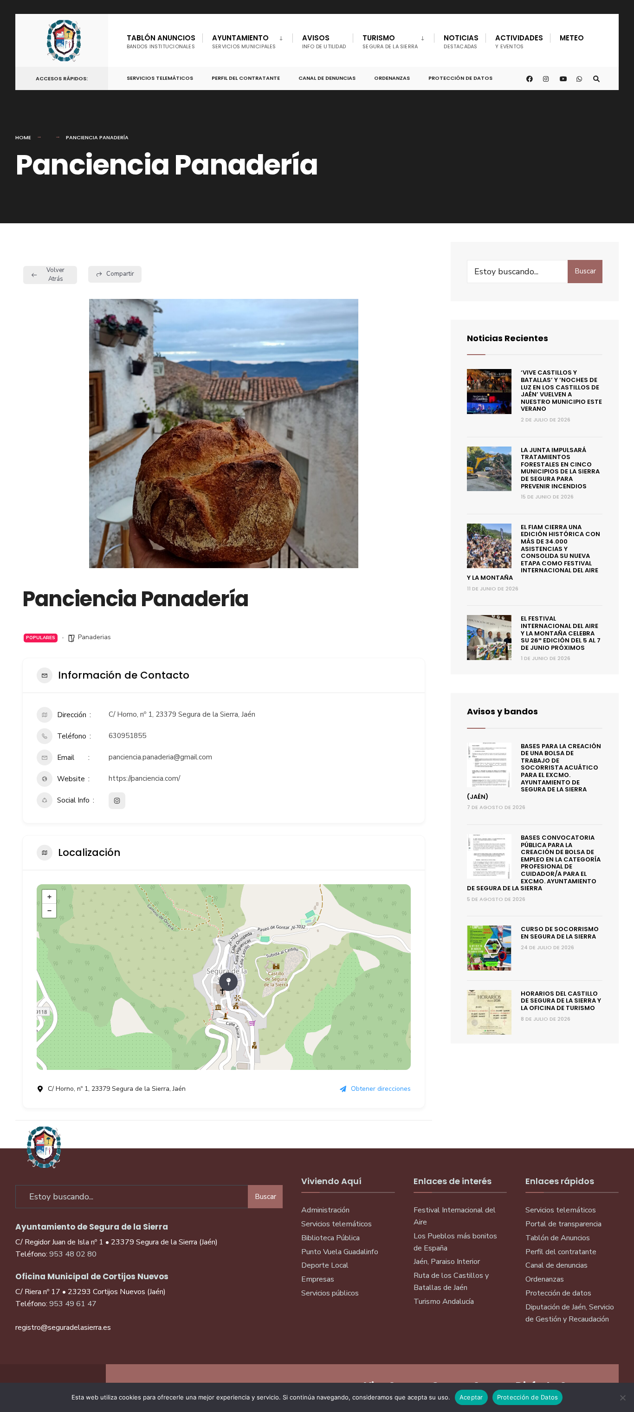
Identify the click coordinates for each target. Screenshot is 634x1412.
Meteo (572, 38)
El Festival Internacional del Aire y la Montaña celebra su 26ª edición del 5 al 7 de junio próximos (561, 633)
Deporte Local (325, 1265)
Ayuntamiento (244, 41)
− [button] (49, 911)
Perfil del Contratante (246, 78)
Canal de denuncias (327, 78)
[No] (622, 1397)
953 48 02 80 (73, 1254)
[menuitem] (247, 39)
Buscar (585, 271)
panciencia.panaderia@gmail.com (160, 757)
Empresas (317, 1279)
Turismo (390, 41)
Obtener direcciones (381, 1088)
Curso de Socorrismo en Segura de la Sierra (560, 933)
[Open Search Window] (596, 79)
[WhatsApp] (579, 79)
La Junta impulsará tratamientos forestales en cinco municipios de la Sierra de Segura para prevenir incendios (560, 468)
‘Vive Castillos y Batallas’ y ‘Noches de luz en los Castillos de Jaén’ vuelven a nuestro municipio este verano (561, 390)
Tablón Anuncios (161, 41)
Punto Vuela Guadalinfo (339, 1252)
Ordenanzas (392, 78)
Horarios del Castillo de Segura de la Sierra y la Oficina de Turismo (561, 1000)
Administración (325, 1210)
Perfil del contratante (560, 1252)
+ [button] (49, 897)
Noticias (461, 41)
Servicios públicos (330, 1293)
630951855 (127, 735)
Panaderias (94, 637)
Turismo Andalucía (444, 1301)
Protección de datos (558, 1293)
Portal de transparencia (563, 1224)
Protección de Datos (460, 78)
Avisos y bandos (502, 711)
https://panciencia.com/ (144, 778)
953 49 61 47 (73, 1304)
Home (23, 137)
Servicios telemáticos (160, 78)
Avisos (324, 41)
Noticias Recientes (507, 338)
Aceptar (471, 1397)
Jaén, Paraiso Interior (447, 1262)
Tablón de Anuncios (557, 1238)
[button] (47, 433)
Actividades (519, 41)
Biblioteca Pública (330, 1238)
